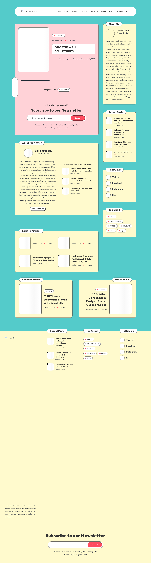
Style (122, 231)
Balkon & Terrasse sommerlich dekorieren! (81, 180)
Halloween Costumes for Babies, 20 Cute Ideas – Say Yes (82, 259)
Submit (78, 118)
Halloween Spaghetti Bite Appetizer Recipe (44, 258)
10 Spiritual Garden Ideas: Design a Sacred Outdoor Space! (96, 299)
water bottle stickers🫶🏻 (123, 153)
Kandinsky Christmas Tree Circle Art (81, 190)
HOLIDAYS (94, 12)
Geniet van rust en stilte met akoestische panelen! (81, 170)
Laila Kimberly (43, 150)
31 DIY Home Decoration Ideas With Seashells (55, 299)
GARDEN (83, 12)
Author (111, 12)
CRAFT (58, 12)
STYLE (103, 12)
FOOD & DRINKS (70, 12)
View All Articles (38, 209)
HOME (112, 231)
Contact (120, 12)
